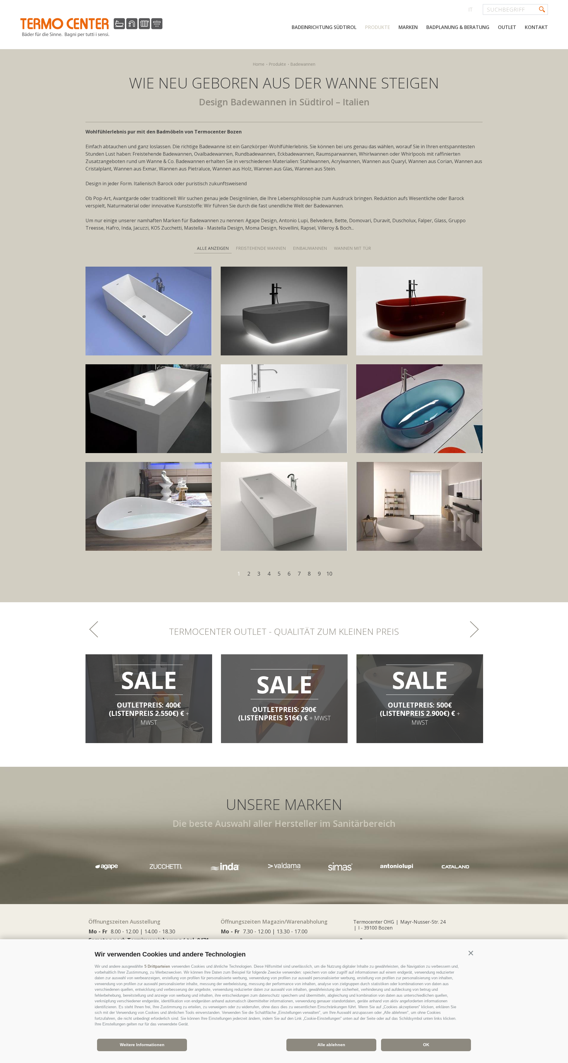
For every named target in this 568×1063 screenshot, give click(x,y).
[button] (470, 953)
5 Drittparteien (157, 966)
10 (329, 573)
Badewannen (302, 64)
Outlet (507, 27)
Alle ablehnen (331, 1044)
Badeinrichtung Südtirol (324, 27)
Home (258, 64)
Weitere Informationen (142, 1044)
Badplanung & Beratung (457, 27)
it (470, 9)
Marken (408, 27)
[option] (151, 698)
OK (426, 1044)
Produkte (377, 27)
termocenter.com (91, 27)
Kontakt (536, 27)
